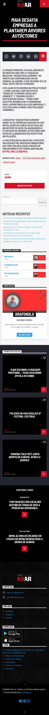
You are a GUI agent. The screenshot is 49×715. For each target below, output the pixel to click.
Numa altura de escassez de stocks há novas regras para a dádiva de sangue (24, 539)
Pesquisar (6, 197)
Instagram (9, 614)
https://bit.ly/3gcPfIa (15, 151)
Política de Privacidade (14, 656)
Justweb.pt (26, 692)
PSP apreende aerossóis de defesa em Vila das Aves (25, 218)
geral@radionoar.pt (15, 597)
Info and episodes (24, 335)
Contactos (9, 668)
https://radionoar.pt (15, 592)
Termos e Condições (13, 665)
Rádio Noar (9, 162)
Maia (18, 158)
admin (8, 177)
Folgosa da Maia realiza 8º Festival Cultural (25, 415)
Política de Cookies (13, 659)
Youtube (8, 617)
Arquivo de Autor (24, 185)
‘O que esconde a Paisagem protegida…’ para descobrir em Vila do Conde (24, 372)
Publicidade (10, 662)
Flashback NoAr (11, 265)
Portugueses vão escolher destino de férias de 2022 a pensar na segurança (25, 505)
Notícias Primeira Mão (34, 158)
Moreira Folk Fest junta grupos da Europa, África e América (24, 457)
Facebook (9, 611)
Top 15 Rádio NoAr (11, 273)
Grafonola (8, 256)
